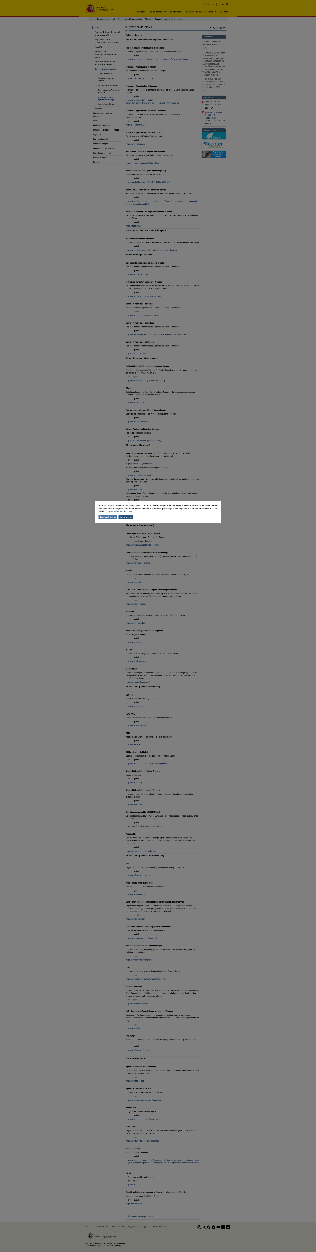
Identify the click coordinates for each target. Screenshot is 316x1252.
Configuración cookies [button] (108, 517)
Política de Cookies (125, 511)
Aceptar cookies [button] (126, 517)
